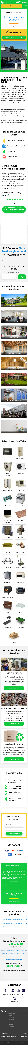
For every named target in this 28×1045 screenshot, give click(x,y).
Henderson (11, 1020)
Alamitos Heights (10, 950)
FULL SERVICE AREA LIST (13, 976)
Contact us (24, 1036)
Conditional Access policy (23, 1042)
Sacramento (11, 1013)
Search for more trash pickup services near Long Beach (14, 209)
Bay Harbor (24, 950)
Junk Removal (5, 1033)
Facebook (25, 1014)
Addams (3, 950)
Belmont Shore (19, 953)
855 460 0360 (21, 2)
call (14, 199)
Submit (22, 276)
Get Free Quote (14, 834)
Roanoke (10, 1024)
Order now (11, 6)
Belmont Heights (5, 953)
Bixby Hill (25, 953)
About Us (24, 1033)
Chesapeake (11, 1026)
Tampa (10, 1015)
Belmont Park (12, 953)
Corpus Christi (12, 1022)
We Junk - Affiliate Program (8, 1036)
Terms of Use (15, 1042)
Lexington (11, 1017)
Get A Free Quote (13, 38)
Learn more (12, 688)
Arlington (18, 950)
